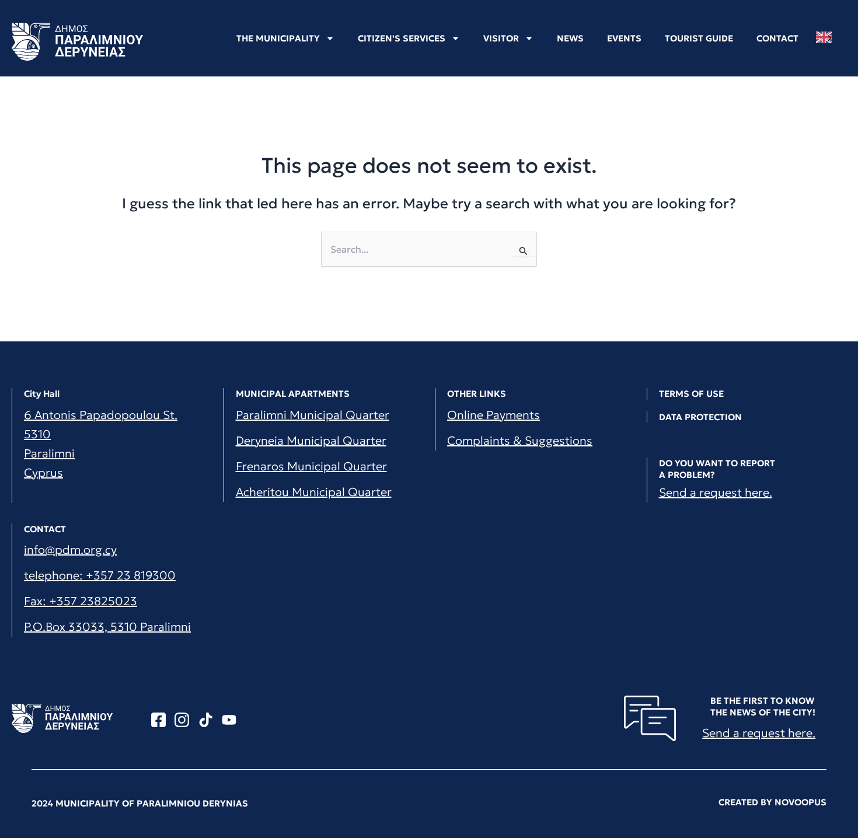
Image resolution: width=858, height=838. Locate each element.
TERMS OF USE (691, 393)
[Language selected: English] (827, 37)
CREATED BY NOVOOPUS (772, 802)
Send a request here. (715, 492)
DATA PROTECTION (700, 417)
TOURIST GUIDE (699, 38)
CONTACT (777, 38)
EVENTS (624, 38)
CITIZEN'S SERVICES (401, 38)
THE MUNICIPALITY (278, 38)
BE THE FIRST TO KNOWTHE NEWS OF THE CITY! (762, 706)
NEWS (570, 38)
